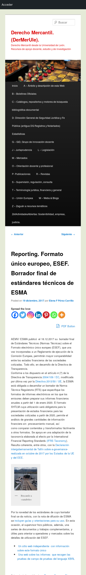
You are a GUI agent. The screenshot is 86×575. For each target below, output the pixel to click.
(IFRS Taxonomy (56, 441)
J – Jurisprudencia (22, 149)
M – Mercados (19, 157)
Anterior (17, 234)
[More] (61, 314)
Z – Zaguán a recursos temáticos (29, 206)
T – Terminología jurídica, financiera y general (37, 190)
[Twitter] (22, 314)
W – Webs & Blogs (49, 198)
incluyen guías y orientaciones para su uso (39, 520)
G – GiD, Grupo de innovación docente (33, 141)
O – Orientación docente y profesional (32, 166)
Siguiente (68, 234)
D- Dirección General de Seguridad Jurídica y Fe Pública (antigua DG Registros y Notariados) (38, 121)
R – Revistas (43, 174)
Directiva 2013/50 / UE (48, 381)
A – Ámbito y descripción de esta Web (44, 85)
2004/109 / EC (51, 377)
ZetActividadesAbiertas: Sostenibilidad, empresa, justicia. (38, 218)
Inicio (15, 85)
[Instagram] (30, 314)
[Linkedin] (38, 314)
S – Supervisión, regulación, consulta (32, 182)
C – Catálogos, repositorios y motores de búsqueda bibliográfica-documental (40, 105)
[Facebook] (14, 314)
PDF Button (68, 326)
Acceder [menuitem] (7, 4)
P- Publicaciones (21, 174)
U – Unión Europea (22, 198)
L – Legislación (46, 149)
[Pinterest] (46, 314)
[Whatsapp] (53, 314)
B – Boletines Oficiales (24, 93)
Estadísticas (18, 133)
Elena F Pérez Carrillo (61, 300)
